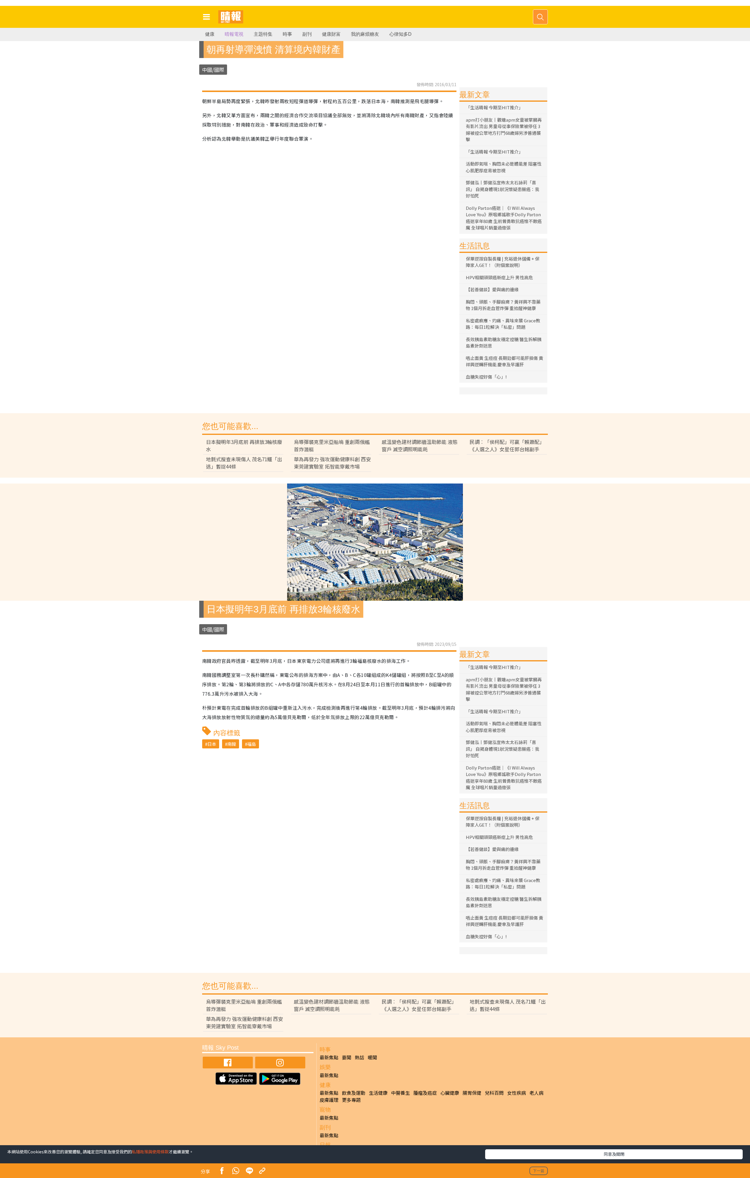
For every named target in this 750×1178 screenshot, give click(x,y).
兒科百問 (494, 1092)
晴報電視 (234, 34)
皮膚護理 (329, 1099)
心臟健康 (449, 1092)
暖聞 (372, 1057)
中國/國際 (213, 69)
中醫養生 (400, 1092)
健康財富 (331, 34)
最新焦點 (329, 1057)
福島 (251, 744)
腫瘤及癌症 (425, 1092)
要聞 (346, 1057)
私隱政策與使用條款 (150, 1152)
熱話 (359, 1057)
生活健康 (378, 1092)
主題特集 (263, 34)
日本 (211, 744)
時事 (287, 34)
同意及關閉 (614, 1154)
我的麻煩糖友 (365, 34)
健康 (209, 34)
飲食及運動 (353, 1092)
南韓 (231, 744)
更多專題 (351, 1099)
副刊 (307, 34)
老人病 (536, 1092)
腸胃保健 (472, 1092)
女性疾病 (516, 1092)
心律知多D (400, 34)
